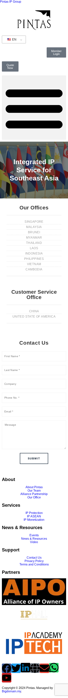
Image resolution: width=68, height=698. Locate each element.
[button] (34, 107)
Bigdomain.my (11, 691)
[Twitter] (16, 668)
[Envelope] (44, 668)
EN (13, 39)
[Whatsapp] (54, 667)
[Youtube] (6, 677)
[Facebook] (6, 668)
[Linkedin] (25, 667)
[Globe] (35, 668)
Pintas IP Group (10, 1)
